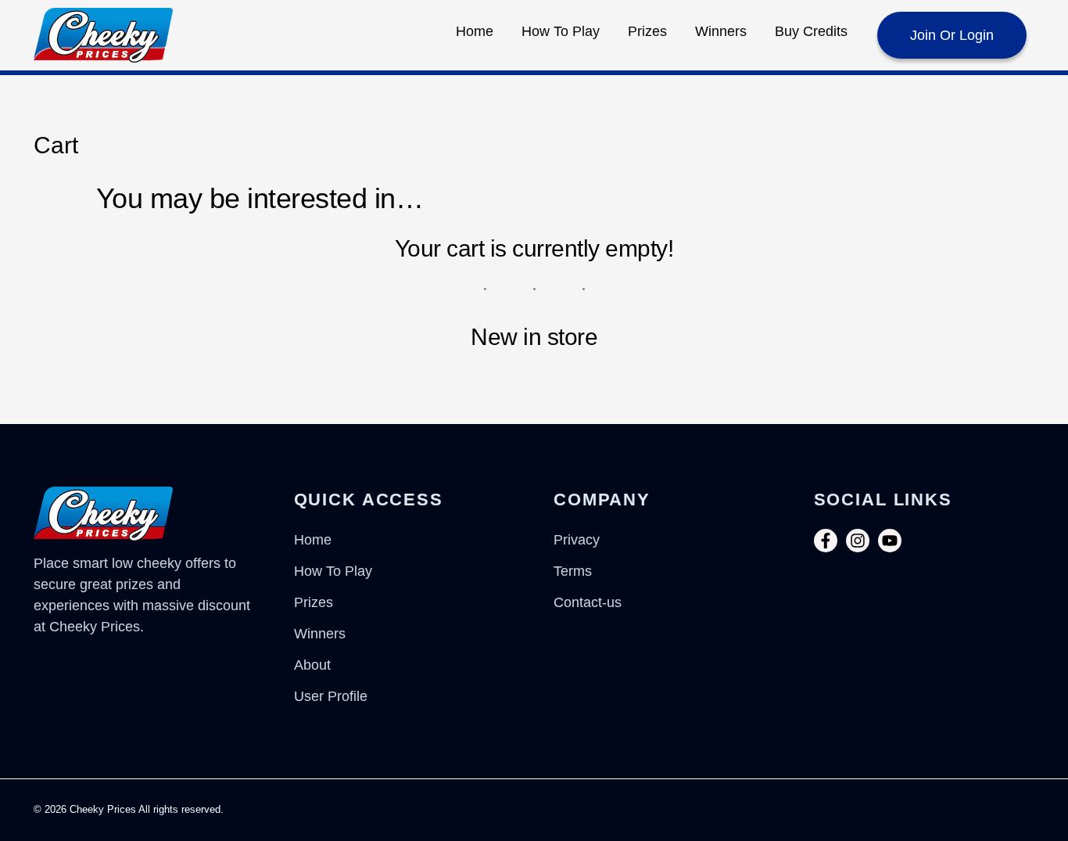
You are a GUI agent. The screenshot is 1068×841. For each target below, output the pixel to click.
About (312, 665)
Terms (573, 571)
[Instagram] (857, 540)
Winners (721, 31)
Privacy (577, 540)
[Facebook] (825, 540)
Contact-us (588, 602)
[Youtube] (889, 540)
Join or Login (952, 35)
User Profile (330, 696)
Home (474, 31)
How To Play (560, 31)
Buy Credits (811, 31)
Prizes (647, 31)
